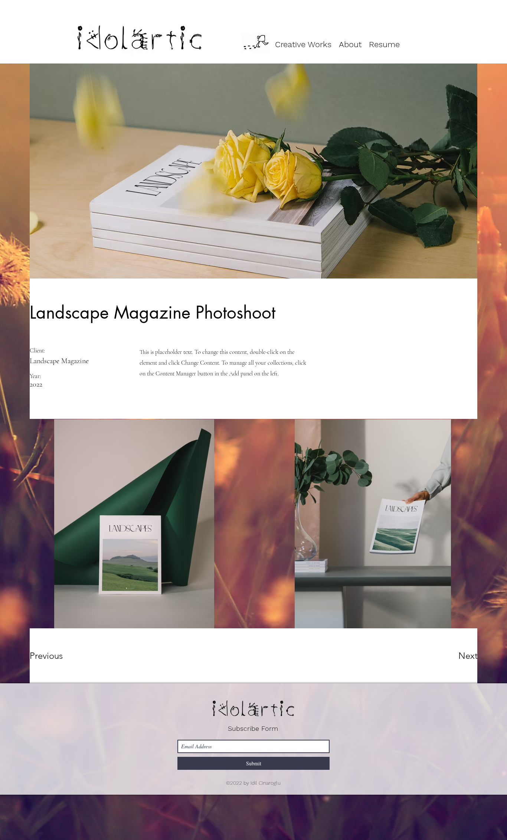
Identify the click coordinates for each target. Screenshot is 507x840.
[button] (303, 42)
